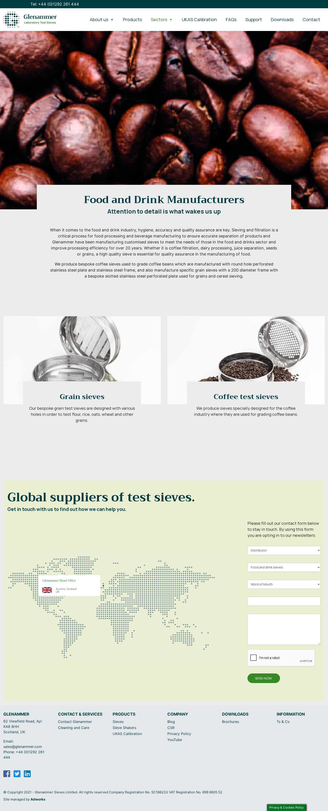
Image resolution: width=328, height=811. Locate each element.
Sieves (118, 721)
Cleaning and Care (73, 727)
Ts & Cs (283, 721)
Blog (171, 721)
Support (253, 19)
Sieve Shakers (124, 727)
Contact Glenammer (75, 721)
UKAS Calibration (199, 19)
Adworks (38, 799)
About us (99, 19)
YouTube (174, 739)
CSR (170, 727)
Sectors (159, 19)
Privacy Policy (179, 733)
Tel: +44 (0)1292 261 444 (54, 4)
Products (132, 19)
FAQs (231, 19)
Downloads (282, 19)
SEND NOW (263, 678)
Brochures (230, 721)
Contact (311, 19)
